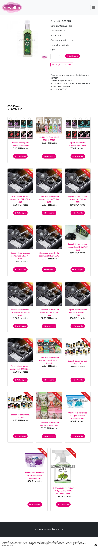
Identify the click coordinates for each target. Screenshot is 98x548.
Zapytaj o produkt (63, 64)
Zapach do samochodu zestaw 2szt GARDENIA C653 (20, 199)
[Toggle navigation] (93, 7)
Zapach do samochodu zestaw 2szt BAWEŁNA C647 (20, 312)
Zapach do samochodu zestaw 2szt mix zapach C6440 (49, 360)
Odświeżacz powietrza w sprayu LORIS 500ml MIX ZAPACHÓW (63, 491)
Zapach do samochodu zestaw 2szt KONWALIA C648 (78, 247)
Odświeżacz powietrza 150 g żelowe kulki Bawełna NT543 (77, 416)
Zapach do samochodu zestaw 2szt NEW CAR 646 (49, 312)
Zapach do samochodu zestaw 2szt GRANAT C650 (20, 256)
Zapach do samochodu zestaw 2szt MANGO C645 (77, 312)
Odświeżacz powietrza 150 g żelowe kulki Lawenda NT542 (34, 475)
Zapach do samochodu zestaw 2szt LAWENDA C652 (49, 199)
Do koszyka (73, 56)
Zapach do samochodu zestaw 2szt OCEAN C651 (77, 199)
